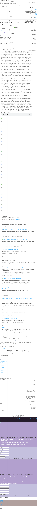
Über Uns (34, 34)
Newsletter (33, 30)
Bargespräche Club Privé (30, 19)
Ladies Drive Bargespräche (30, 10)
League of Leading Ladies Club (29, 21)
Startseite (12, 1)
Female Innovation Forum (30, 11)
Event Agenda (33, 26)
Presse (34, 37)
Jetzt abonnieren (4, 355)
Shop (34, 28)
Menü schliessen (31, 2)
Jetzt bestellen (2, 46)
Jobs (35, 39)
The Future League (32, 22)
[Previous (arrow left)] (0, 508)
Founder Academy (32, 13)
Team (34, 35)
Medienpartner (32, 44)
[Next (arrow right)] (1, 508)
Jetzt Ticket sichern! (4, 40)
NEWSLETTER (4, 6)
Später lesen (2, 32)
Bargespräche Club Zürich (30, 17)
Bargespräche (3, 30)
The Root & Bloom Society (30, 20)
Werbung (34, 43)
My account (33, 29)
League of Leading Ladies (30, 12)
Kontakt (34, 38)
